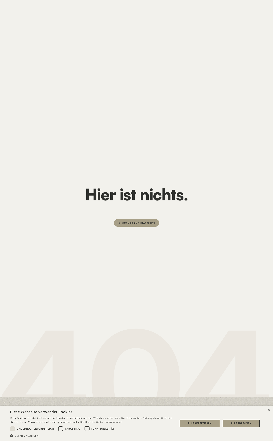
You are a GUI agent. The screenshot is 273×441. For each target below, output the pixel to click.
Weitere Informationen (109, 422)
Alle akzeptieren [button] (199, 423)
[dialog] (136, 423)
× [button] (268, 410)
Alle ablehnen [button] (241, 423)
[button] (91, 435)
